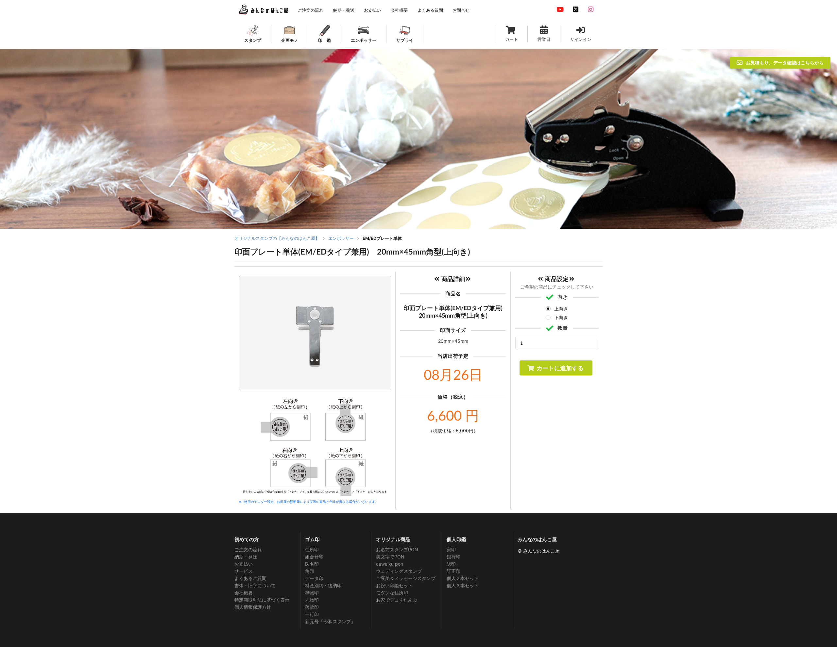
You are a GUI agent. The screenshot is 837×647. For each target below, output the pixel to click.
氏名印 (312, 564)
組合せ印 (314, 556)
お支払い (243, 564)
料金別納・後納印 (323, 585)
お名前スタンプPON (397, 549)
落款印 (312, 607)
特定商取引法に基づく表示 (261, 600)
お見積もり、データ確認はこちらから (785, 62)
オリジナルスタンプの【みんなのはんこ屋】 (276, 238)
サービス (243, 571)
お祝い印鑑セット (394, 585)
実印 (451, 549)
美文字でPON (390, 556)
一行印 (312, 614)
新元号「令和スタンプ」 (330, 621)
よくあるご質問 (250, 578)
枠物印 (312, 592)
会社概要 (243, 592)
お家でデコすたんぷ (396, 600)
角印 (309, 571)
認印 (451, 564)
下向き (561, 317)
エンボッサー (341, 238)
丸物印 (312, 600)
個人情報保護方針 (252, 607)
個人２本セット (463, 578)
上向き (561, 308)
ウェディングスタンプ (399, 571)
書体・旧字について (255, 585)
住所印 (312, 549)
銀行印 (453, 556)
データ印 (314, 578)
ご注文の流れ (248, 549)
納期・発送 (245, 556)
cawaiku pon (389, 564)
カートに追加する (560, 368)
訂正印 (453, 571)
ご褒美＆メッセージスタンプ (406, 578)
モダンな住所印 (392, 592)
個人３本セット (463, 585)
